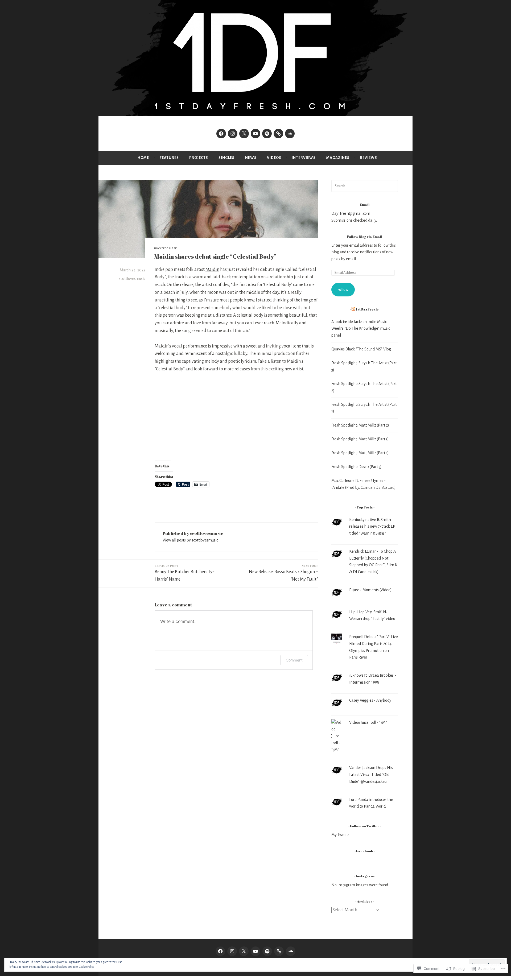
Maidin (212, 269)
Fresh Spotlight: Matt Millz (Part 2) (360, 425)
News (251, 158)
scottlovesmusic (132, 278)
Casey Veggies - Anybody (370, 700)
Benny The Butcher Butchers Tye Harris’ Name (185, 573)
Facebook (364, 851)
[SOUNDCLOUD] (290, 951)
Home (143, 158)
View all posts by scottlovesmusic (190, 540)
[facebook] (221, 133)
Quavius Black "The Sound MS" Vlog (361, 349)
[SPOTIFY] (267, 951)
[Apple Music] (278, 133)
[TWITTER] (243, 951)
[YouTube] (255, 133)
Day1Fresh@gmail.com (350, 213)
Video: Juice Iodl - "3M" (368, 722)
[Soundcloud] (289, 133)
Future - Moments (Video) (370, 590)
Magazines (337, 158)
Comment (294, 660)
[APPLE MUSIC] (279, 951)
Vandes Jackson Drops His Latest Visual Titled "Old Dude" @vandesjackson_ (371, 774)
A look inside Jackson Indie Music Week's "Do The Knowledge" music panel (360, 328)
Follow (342, 289)
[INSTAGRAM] (232, 951)
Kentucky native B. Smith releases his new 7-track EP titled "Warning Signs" (372, 526)
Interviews (304, 158)
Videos (274, 158)
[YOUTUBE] (255, 951)
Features (169, 158)
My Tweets (340, 835)
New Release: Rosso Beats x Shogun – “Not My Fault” (283, 573)
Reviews (368, 158)
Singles (226, 158)
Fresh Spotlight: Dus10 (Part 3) (356, 467)
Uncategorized (165, 248)
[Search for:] (364, 186)
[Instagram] (232, 133)
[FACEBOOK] (220, 951)
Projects (198, 158)
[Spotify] (267, 133)
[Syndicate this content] (353, 309)
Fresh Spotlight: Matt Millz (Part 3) (360, 439)
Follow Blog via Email (364, 236)
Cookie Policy (86, 966)
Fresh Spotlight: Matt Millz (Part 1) (360, 453)
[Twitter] (244, 133)
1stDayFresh (367, 309)
